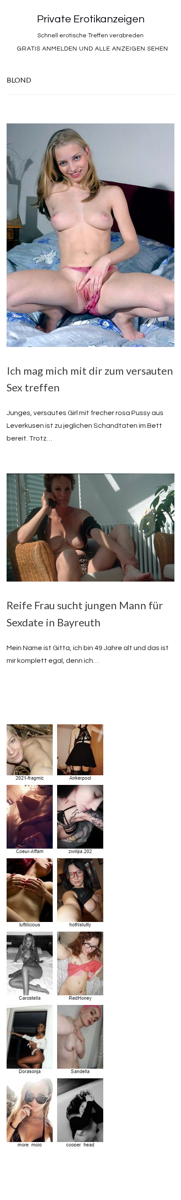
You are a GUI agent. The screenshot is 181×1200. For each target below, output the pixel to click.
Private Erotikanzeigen (91, 19)
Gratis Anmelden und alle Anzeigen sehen (92, 49)
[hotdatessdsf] (56, 1142)
